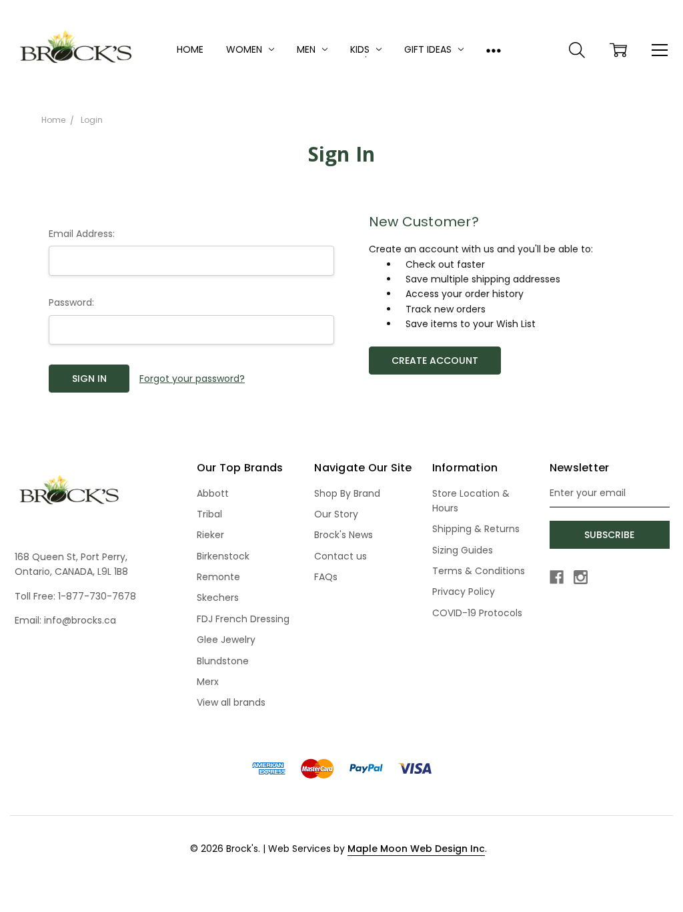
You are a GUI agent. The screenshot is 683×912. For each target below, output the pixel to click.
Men (307, 49)
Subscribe (609, 534)
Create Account (435, 360)
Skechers (218, 597)
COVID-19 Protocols (477, 613)
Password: (71, 302)
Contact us (340, 556)
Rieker (210, 534)
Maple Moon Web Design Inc (416, 848)
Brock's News (343, 534)
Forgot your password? (192, 378)
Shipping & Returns (476, 528)
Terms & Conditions (478, 571)
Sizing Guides (462, 550)
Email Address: (82, 233)
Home (190, 49)
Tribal (209, 514)
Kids (361, 49)
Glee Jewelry (226, 639)
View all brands (231, 702)
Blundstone (223, 661)
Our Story (336, 514)
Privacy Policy (463, 591)
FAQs (325, 577)
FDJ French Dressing (243, 619)
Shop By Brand (347, 493)
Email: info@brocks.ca (65, 620)
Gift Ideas (429, 49)
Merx (208, 681)
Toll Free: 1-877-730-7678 (75, 596)
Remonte (218, 577)
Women (245, 49)
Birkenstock (223, 556)
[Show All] (493, 50)
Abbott (213, 493)
